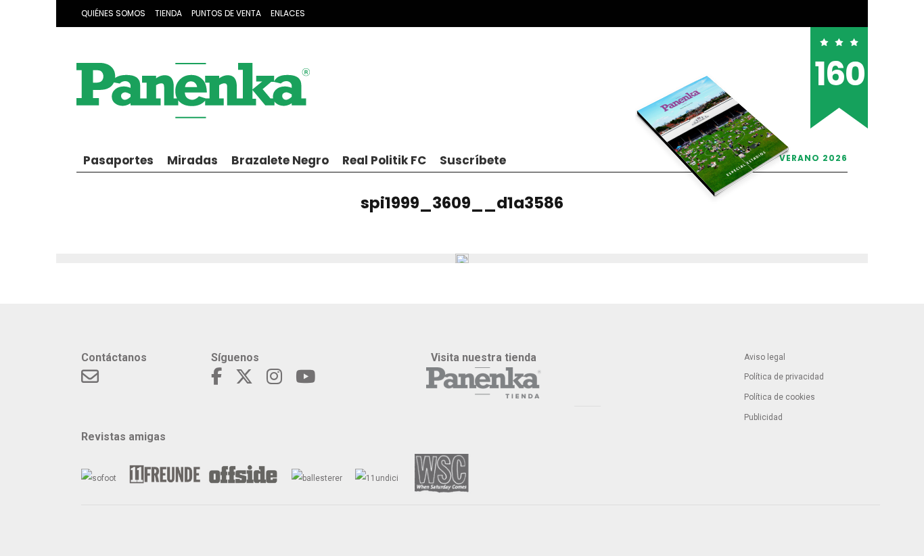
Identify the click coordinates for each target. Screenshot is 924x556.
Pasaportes (118, 160)
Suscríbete (473, 160)
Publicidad (763, 417)
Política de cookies (779, 397)
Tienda (168, 13)
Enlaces (288, 13)
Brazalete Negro (280, 160)
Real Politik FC (384, 160)
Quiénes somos (113, 13)
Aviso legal (764, 357)
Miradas (192, 160)
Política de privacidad (784, 376)
